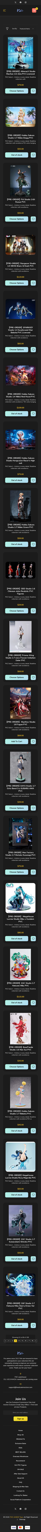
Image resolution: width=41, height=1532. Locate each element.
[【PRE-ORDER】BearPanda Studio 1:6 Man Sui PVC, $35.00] (20, 1028)
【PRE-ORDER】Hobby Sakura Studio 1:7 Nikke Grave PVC (20, 526)
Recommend (20, 1461)
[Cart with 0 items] (34, 10)
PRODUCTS (20, 1439)
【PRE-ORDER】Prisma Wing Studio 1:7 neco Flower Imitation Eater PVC (21, 658)
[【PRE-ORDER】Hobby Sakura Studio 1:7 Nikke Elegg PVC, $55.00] (20, 117)
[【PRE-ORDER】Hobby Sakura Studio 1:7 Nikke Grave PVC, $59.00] (20, 506)
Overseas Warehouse (20, 1456)
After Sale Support (20, 1474)
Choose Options (17, 91)
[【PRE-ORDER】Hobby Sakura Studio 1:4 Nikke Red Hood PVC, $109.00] (20, 375)
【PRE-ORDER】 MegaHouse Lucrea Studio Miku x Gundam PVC (20, 919)
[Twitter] (15, 2)
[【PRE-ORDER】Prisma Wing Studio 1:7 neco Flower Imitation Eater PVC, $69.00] (20, 636)
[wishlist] (33, 91)
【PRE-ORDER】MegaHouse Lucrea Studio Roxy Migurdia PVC (20, 1176)
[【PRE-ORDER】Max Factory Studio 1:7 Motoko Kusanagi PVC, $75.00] (20, 834)
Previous (5, 1341)
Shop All (20, 1435)
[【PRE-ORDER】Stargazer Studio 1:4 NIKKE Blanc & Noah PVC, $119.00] (20, 245)
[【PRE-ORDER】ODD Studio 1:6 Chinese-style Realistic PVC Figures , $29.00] (20, 570)
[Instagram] (25, 2)
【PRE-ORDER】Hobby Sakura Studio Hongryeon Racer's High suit (20, 460)
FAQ (20, 1482)
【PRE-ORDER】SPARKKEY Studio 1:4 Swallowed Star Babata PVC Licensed (20, 330)
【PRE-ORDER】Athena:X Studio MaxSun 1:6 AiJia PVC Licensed (20, 72)
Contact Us (20, 1491)
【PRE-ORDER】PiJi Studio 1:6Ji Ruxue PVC (20, 200)
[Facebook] (20, 2)
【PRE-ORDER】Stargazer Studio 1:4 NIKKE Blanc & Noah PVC (20, 264)
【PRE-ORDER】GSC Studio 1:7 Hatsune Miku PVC (20, 984)
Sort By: (14, 29)
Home (20, 1430)
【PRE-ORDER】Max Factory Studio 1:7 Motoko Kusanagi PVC (20, 853)
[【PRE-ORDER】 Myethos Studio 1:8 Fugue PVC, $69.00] (20, 703)
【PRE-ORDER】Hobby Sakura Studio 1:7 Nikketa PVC (20, 1112)
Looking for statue (20, 1495)
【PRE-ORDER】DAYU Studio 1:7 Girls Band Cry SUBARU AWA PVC (20, 788)
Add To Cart (16, 741)
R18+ (20, 1448)
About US (20, 1478)
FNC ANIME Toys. (16, 1517)
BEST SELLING (20, 1452)
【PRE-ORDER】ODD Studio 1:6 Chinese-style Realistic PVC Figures (20, 591)
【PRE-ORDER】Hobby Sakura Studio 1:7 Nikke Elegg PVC (20, 136)
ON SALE (20, 1469)
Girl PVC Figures (20, 1465)
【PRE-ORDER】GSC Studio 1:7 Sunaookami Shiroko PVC (20, 1240)
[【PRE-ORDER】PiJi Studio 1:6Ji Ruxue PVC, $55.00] (20, 181)
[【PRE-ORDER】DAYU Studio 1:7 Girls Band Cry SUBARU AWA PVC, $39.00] (20, 767)
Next (35, 1341)
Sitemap (22, 1519)
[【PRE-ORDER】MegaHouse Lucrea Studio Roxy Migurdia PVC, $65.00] (20, 1156)
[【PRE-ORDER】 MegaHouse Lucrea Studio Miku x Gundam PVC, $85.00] (20, 898)
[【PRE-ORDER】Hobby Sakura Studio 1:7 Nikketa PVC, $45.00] (20, 1092)
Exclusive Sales (20, 1443)
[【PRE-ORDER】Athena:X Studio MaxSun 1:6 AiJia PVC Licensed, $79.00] (20, 53)
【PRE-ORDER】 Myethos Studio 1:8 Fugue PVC (20, 723)
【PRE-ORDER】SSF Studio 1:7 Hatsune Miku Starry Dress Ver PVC (20, 1306)
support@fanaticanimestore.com (20, 1387)
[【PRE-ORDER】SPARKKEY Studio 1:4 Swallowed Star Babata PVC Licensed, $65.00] (20, 309)
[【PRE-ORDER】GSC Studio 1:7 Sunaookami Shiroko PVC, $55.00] (20, 1220)
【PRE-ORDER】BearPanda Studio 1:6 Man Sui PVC (20, 1048)
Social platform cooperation (20, 1500)
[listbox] (27, 29)
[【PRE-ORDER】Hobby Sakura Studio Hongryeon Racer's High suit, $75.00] (20, 439)
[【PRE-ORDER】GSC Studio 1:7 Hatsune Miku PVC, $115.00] (20, 964)
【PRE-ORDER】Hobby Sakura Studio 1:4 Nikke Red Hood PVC (20, 395)
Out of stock (16, 155)
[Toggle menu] (5, 10)
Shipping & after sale (20, 1487)
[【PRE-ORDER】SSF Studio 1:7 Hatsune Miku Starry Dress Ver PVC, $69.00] (20, 1284)
